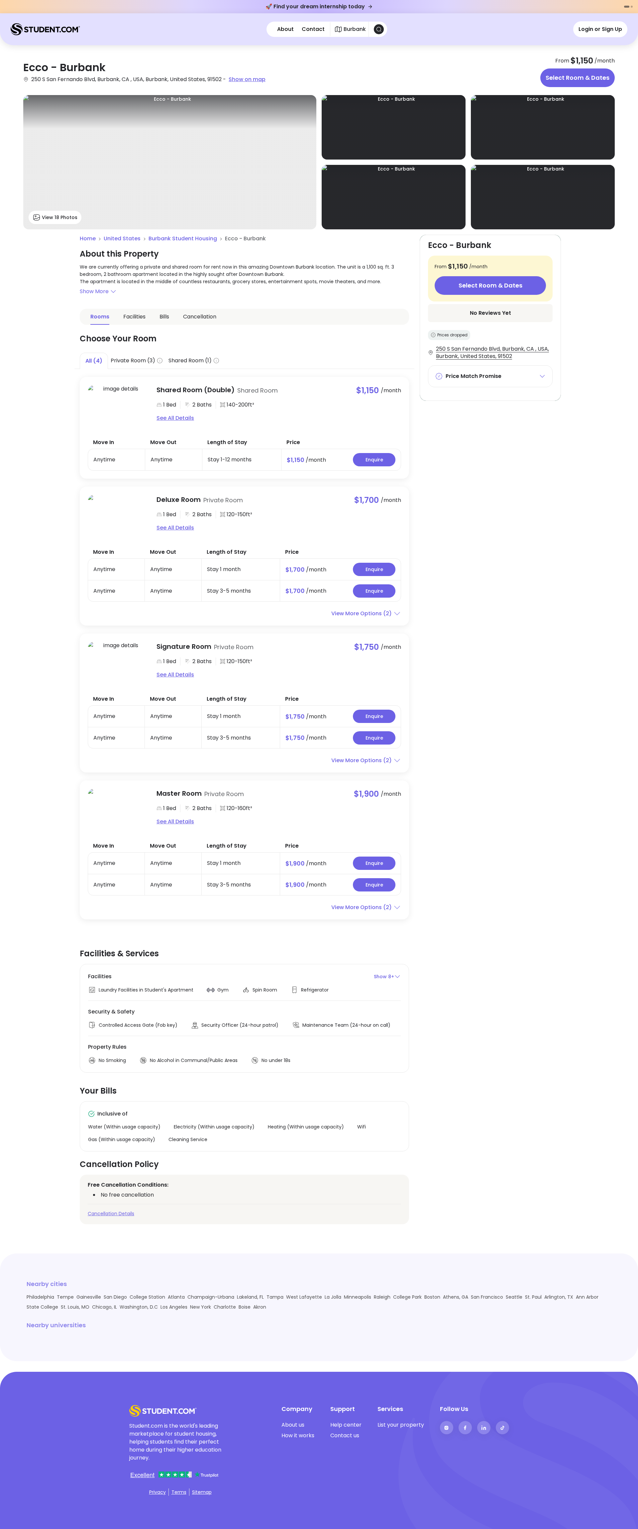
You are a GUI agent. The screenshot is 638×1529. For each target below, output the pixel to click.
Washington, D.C (139, 1307)
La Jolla (333, 1297)
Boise (245, 1307)
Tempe (65, 1297)
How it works (297, 1435)
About (285, 29)
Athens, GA (455, 1297)
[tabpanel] (244, 644)
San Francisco (487, 1297)
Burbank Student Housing (183, 238)
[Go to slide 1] (626, 7)
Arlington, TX (558, 1297)
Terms (178, 1492)
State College (42, 1307)
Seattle (514, 1297)
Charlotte (225, 1307)
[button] (244, 291)
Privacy (157, 1492)
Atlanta (176, 1297)
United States (122, 238)
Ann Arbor (587, 1297)
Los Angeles (173, 1307)
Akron (259, 1307)
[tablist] (244, 361)
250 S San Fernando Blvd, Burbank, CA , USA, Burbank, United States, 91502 (492, 352)
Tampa (274, 1297)
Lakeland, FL (250, 1297)
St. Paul (533, 1297)
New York (200, 1307)
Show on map (247, 79)
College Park (407, 1297)
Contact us (344, 1435)
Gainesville (88, 1297)
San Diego (115, 1297)
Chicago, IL (104, 1307)
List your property (400, 1425)
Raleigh (382, 1297)
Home (88, 238)
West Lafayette (304, 1297)
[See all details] (118, 404)
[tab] (94, 361)
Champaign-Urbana (210, 1297)
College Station (147, 1297)
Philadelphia (40, 1297)
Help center (346, 1425)
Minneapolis (357, 1297)
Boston (432, 1297)
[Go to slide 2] (632, 7)
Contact (313, 29)
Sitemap (202, 1492)
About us (292, 1425)
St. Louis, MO (75, 1307)
